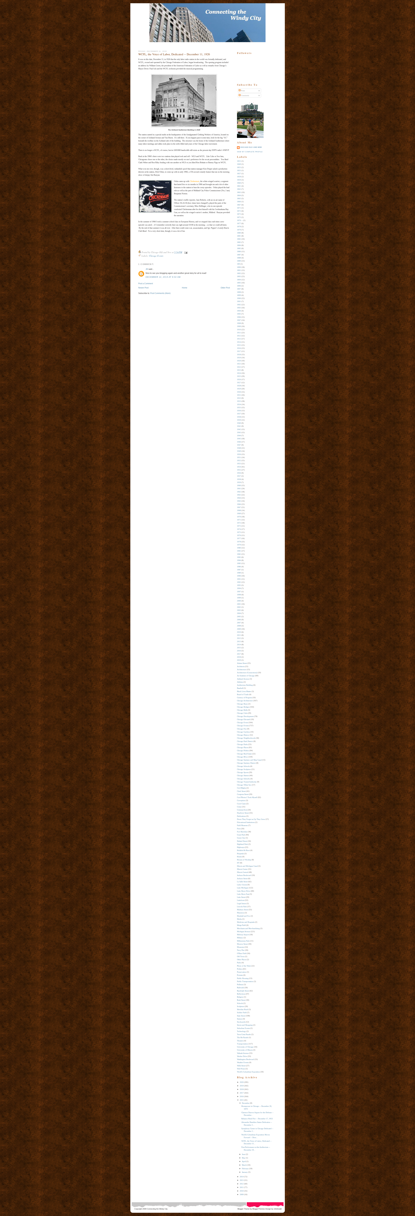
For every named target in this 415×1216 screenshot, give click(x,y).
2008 (239, 626)
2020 (242, 1082)
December (245, 1103)
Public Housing (243, 978)
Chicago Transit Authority (246, 782)
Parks (239, 963)
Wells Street (241, 1066)
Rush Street (241, 1000)
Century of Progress (244, 697)
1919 (239, 358)
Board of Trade (243, 694)
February (245, 1168)
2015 (239, 648)
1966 (239, 504)
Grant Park (241, 835)
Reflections (241, 994)
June (243, 1154)
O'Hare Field (241, 953)
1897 (239, 289)
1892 (239, 273)
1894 (239, 280)
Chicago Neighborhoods (246, 738)
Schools (240, 1003)
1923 (239, 370)
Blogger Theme (243, 1209)
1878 (239, 226)
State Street (241, 1016)
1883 (239, 242)
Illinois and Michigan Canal (247, 866)
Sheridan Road (242, 1009)
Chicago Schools (243, 766)
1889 (239, 261)
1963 (239, 495)
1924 (239, 373)
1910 (239, 330)
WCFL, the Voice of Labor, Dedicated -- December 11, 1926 (174, 54)
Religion (240, 997)
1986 (239, 567)
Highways (240, 847)
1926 (239, 379)
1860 (239, 183)
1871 (239, 208)
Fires (239, 829)
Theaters (240, 1041)
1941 (239, 426)
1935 (239, 407)
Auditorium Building (245, 685)
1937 (239, 414)
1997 (239, 592)
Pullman (240, 984)
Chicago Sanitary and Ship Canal (249, 760)
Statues (239, 1019)
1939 (239, 420)
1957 (239, 476)
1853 (239, 167)
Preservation (241, 972)
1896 (239, 286)
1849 (239, 164)
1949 (239, 451)
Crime (239, 807)
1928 (239, 386)
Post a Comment (145, 283)
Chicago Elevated (243, 719)
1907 (239, 320)
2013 (239, 641)
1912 (239, 336)
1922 (239, 367)
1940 (239, 423)
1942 (239, 429)
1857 (239, 174)
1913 (239, 339)
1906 (239, 317)
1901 (239, 301)
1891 (239, 270)
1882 (239, 239)
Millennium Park (243, 941)
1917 (239, 351)
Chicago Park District (245, 741)
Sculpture (240, 1006)
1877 (239, 223)
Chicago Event (242, 722)
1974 (239, 529)
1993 (239, 585)
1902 (239, 305)
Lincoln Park (242, 907)
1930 (239, 392)
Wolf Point (241, 1069)
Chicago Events (156, 255)
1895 (239, 283)
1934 (239, 404)
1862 (239, 189)
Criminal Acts (242, 810)
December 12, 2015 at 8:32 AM (163, 277)
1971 (239, 520)
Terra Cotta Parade (244, 1034)
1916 (239, 348)
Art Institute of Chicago (246, 676)
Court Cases (241, 804)
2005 (239, 616)
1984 (239, 560)
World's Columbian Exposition (248, 1072)
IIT (238, 863)
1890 (239, 267)
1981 (239, 551)
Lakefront (240, 900)
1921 (239, 364)
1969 (239, 513)
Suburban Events (243, 1028)
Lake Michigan (242, 888)
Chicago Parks (242, 744)
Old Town (240, 956)
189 (238, 264)
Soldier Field (242, 1012)
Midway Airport (243, 935)
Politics (239, 969)
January (245, 1172)
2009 (239, 629)
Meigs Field (241, 925)
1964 (239, 498)
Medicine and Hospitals (246, 922)
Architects (240, 666)
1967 (239, 507)
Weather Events (243, 1062)
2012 (239, 638)
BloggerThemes (258, 1209)
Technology (241, 1031)
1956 (239, 473)
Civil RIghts (241, 788)
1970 (239, 517)
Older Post (225, 288)
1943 (239, 432)
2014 (239, 645)
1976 (239, 535)
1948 (239, 448)
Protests (240, 975)
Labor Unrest (242, 885)
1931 (239, 395)
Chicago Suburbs (243, 779)
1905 (239, 314)
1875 (239, 217)
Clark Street (241, 791)
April (244, 1161)
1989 (239, 573)
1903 (239, 308)
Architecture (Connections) (247, 673)
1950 (239, 454)
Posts (243, 91)
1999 (239, 598)
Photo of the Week (244, 966)
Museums (240, 947)
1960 (239, 485)
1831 (239, 161)
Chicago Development (245, 716)
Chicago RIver (242, 757)
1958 (239, 479)
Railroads (240, 988)
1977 (239, 538)
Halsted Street (242, 841)
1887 (239, 255)
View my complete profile (250, 152)
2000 (239, 601)
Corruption (241, 800)
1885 (239, 248)
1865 (239, 198)
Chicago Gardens (243, 732)
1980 (239, 548)
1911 (239, 333)
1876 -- (240, 220)
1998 (239, 595)
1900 (239, 298)
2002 (239, 607)
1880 (239, 233)
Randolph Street (243, 991)
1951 (239, 457)
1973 (239, 526)
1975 (239, 532)
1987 (239, 570)
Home (184, 288)
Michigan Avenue (243, 931)
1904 (239, 311)
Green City (241, 838)
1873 (239, 214)
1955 (239, 470)
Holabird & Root (243, 850)
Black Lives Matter (244, 691)
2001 (239, 604)
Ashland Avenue (243, 679)
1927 (239, 383)
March (244, 1165)
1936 (239, 411)
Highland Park (242, 844)
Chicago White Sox (244, 785)
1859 (239, 180)
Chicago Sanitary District (246, 763)
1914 (239, 342)
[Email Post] (185, 252)
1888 (239, 258)
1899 (239, 295)
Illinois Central (242, 872)
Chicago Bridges (243, 707)
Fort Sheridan (242, 832)
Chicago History (243, 735)
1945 (239, 439)
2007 (239, 623)
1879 (239, 230)
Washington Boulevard (245, 1059)
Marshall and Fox (243, 916)
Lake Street (241, 897)
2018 (239, 657)
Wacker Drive (242, 1056)
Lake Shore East (243, 894)
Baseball (240, 688)
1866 (239, 202)
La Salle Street (242, 882)
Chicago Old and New (251, 147)
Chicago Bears (242, 704)
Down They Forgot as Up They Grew (251, 819)
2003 (239, 610)
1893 (239, 276)
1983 (239, 557)
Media (239, 919)
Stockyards (241, 1022)
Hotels (239, 857)
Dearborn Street (243, 813)
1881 (239, 236)
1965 (239, 501)
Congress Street (243, 794)
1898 (239, 292)
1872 (239, 211)
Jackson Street (242, 878)
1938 (239, 417)
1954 (239, 467)
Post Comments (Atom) (160, 293)
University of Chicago (245, 1047)
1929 (239, 389)
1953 (239, 464)
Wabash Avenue (243, 1053)
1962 (239, 492)
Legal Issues (241, 903)
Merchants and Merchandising (248, 928)
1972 (239, 523)
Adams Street (242, 663)
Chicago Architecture (245, 701)
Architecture (241, 669)
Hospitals (240, 854)
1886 (239, 251)
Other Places (241, 959)
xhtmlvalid (278, 1209)
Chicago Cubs (242, 713)
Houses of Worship (244, 860)
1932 (239, 398)
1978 (239, 542)
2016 (239, 651)
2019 (239, 660)
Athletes (240, 682)
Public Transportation (245, 981)
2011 (239, 635)
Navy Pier (240, 950)
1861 (239, 186)
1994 (239, 588)
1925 (239, 376)
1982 (239, 554)
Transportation (242, 1044)
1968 (239, 510)
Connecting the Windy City (157, 1209)
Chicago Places (242, 747)
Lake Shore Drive (243, 891)
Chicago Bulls (242, 710)
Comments (245, 95)
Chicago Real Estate (244, 754)
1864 (239, 195)
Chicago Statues (243, 775)
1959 (239, 482)
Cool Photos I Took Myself (247, 797)
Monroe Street (242, 944)
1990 (239, 576)
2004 (239, 613)
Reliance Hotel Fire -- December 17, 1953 (257, 1119)
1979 (239, 545)
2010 (239, 632)
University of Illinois (245, 1050)
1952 (239, 460)
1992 (239, 582)
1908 (239, 323)
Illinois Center (242, 869)
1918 (239, 354)
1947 (239, 445)
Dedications (241, 816)
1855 (239, 170)
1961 (239, 488)
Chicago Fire (242, 729)
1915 (239, 345)
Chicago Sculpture (244, 769)
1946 (239, 442)
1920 (239, 361)
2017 (239, 654)
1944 (239, 435)
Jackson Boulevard (244, 875)
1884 (239, 245)
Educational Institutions (246, 822)
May (243, 1158)
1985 (239, 563)
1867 (239, 205)
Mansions (240, 913)
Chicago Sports (242, 772)
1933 (239, 401)
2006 (239, 620)
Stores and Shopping (245, 1025)
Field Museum (242, 825)
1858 (239, 177)
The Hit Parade (242, 1037)
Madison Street (242, 910)
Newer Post (143, 288)
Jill (147, 269)
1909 (239, 326)
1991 (239, 579)
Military (240, 938)
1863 (239, 192)
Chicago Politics (243, 750)
